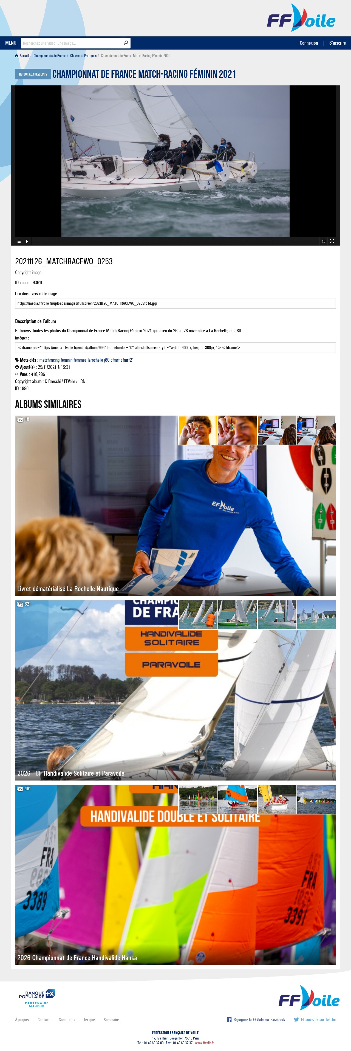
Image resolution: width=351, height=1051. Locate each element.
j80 (106, 360)
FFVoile (301, 17)
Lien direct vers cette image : (37, 293)
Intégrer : (22, 338)
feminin (66, 360)
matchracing (49, 360)
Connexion (309, 43)
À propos (22, 1019)
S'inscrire (337, 43)
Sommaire (111, 1019)
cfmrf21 (127, 360)
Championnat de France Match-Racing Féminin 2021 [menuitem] (135, 55)
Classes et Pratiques (83, 55)
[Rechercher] (126, 42)
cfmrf (115, 360)
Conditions (67, 1019)
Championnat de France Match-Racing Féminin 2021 (144, 75)
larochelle (95, 360)
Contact (44, 1019)
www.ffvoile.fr (204, 1043)
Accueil (24, 55)
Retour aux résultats (33, 74)
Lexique (89, 1019)
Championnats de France (49, 55)
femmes (80, 360)
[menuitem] (23, 55)
